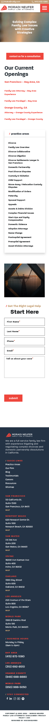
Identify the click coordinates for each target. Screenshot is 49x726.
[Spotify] (23, 698)
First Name (13, 322)
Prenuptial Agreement (19, 242)
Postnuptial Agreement (19, 237)
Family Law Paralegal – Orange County (23, 119)
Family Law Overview (18, 147)
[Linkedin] (10, 698)
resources (10, 483)
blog (7, 472)
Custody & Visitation (18, 176)
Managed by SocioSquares (24, 720)
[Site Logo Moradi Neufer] (17, 8)
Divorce (12, 143)
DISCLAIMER (31, 716)
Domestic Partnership (19, 167)
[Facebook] (7, 698)
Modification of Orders (19, 192)
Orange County (15, 673)
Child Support (15, 180)
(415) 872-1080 (41, 2)
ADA (28, 718)
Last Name (13, 331)
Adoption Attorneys (18, 229)
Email (10, 351)
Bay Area (11, 653)
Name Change (15, 233)
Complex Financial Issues (21, 213)
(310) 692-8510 (15, 666)
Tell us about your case (19, 358)
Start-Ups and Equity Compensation (18, 218)
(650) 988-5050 (15, 687)
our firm (9, 468)
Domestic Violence (17, 224)
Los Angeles (13, 663)
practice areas (12, 464)
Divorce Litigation (17, 156)
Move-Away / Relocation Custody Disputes (25, 186)
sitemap (9, 487)
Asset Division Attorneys (20, 246)
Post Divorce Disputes (19, 172)
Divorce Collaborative (19, 152)
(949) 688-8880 (16, 676)
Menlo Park (13, 683)
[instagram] (14, 698)
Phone (11, 341)
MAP (7, 510)
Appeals (12, 204)
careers (9, 479)
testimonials (12, 476)
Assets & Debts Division (20, 209)
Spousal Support (16, 200)
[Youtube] (18, 698)
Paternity (13, 196)
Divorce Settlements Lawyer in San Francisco (23, 161)
